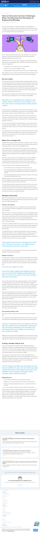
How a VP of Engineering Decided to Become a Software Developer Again (19, 387)
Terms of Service (30, 472)
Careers (3, 507)
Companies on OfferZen (6, 522)
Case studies (4, 502)
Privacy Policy (24, 472)
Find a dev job (33, 1)
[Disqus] (20, 414)
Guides (3, 499)
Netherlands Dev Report (6, 512)
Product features (5, 500)
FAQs (3, 497)
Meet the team (5, 506)
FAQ (3, 518)
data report (24, 4)
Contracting (4, 496)
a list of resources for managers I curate (29, 284)
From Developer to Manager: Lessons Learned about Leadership (17, 379)
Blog (3, 509)
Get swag (4, 510)
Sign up (20, 485)
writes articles (31, 396)
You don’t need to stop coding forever (10, 110)
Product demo (5, 503)
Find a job (4, 516)
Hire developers (5, 493)
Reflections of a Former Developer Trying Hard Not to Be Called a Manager (19, 381)
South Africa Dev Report (6, 513)
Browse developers (5, 494)
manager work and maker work (29, 148)
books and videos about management (17, 60)
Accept (35, 530)
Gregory (4, 389)
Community (4, 521)
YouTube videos (22, 396)
